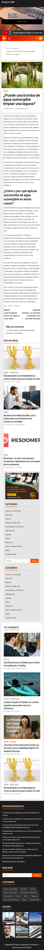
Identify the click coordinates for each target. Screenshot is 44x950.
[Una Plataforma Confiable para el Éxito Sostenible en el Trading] (22, 645)
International (10, 531)
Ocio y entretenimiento (13, 546)
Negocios (9, 542)
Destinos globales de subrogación (13, 861)
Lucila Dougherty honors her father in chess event (11, 314)
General (5, 90)
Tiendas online (14, 372)
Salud (7, 550)
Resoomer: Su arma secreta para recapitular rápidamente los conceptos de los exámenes (22, 461)
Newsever (16, 948)
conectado (27, 330)
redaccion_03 (9, 108)
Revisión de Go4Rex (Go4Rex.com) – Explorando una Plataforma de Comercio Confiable (20, 418)
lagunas (17, 305)
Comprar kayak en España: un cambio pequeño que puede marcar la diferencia (21, 705)
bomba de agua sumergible (15, 149)
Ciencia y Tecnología (13, 511)
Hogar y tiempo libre (13, 523)
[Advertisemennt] (22, 22)
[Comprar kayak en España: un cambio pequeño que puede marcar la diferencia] (22, 684)
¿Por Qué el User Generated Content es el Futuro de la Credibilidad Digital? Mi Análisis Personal (21, 747)
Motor (7, 539)
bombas (10, 305)
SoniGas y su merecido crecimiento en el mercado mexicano (31, 314)
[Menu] (9, 38)
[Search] (37, 38)
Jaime (19, 382)
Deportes (8, 515)
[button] (9, 38)
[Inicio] (4, 38)
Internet (8, 535)
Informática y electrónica (14, 527)
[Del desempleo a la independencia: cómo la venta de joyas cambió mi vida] (22, 358)
